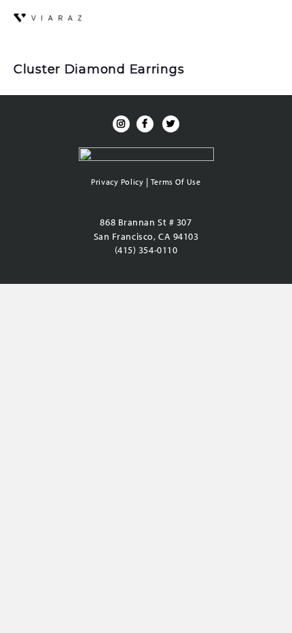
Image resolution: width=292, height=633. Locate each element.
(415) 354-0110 (146, 250)
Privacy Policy (117, 182)
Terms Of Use (176, 182)
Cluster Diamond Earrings (99, 69)
